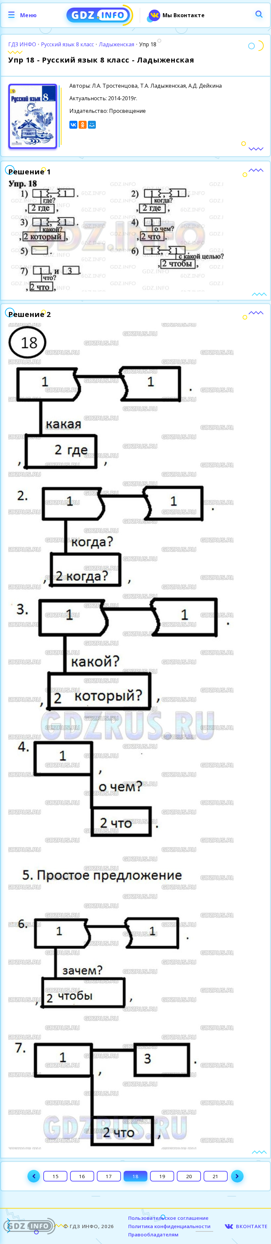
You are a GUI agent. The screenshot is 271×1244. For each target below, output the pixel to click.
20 (189, 1176)
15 (55, 1176)
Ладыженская (116, 44)
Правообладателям (153, 1234)
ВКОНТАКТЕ (252, 1226)
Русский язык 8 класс (67, 44)
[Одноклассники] (83, 125)
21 (215, 1176)
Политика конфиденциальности (169, 1226)
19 (162, 1176)
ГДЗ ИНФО (22, 44)
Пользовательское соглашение (168, 1218)
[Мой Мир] (92, 125)
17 (109, 1176)
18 (135, 1176)
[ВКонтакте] (73, 125)
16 (82, 1176)
